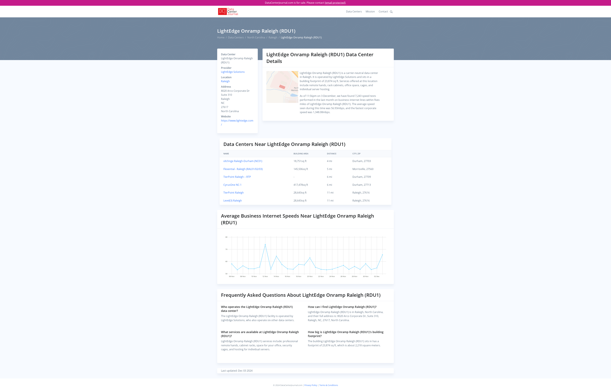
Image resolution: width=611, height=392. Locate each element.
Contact (383, 11)
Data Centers (354, 11)
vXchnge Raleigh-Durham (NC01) (242, 161)
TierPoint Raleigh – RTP (237, 177)
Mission (370, 11)
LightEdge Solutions (233, 72)
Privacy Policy (310, 385)
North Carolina (256, 37)
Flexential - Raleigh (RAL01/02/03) (243, 169)
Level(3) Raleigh (232, 200)
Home (221, 37)
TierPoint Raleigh (233, 192)
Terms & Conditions (328, 385)
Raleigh (273, 37)
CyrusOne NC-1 (232, 185)
